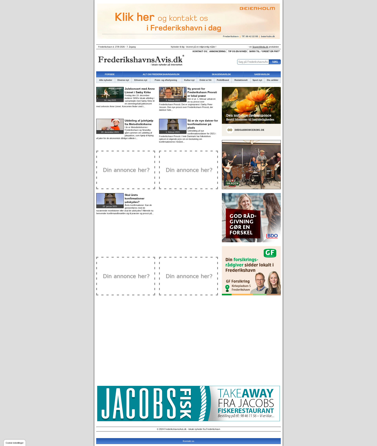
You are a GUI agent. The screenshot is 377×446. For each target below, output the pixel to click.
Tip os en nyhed (237, 51)
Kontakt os (200, 51)
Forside (109, 74)
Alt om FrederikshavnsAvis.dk (161, 74)
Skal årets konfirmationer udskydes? (134, 198)
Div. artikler (272, 80)
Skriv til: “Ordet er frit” (264, 51)
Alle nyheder (105, 80)
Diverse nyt (123, 80)
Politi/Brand (223, 80)
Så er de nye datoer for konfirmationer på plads (203, 124)
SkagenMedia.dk (260, 47)
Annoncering (217, 51)
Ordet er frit (205, 80)
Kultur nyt (189, 80)
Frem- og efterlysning (166, 80)
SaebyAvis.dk (262, 74)
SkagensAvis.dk (221, 74)
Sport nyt (257, 80)
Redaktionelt (241, 80)
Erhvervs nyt (140, 80)
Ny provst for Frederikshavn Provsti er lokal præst (202, 92)
